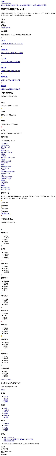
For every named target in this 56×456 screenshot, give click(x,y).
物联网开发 (26, 5)
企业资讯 (39, 5)
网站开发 (15, 5)
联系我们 (44, 5)
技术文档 (6, 427)
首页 (2, 5)
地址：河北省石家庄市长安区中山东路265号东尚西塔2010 (18, 439)
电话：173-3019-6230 (9, 437)
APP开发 (20, 5)
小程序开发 (10, 5)
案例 (35, 5)
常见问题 (6, 429)
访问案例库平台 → (5, 213)
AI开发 (5, 5)
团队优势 (6, 398)
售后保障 (6, 430)
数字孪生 (31, 5)
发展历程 (6, 400)
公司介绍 (6, 396)
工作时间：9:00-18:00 (9, 441)
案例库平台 (6, 423)
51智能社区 (6, 425)
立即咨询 (3, 27)
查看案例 (8, 27)
